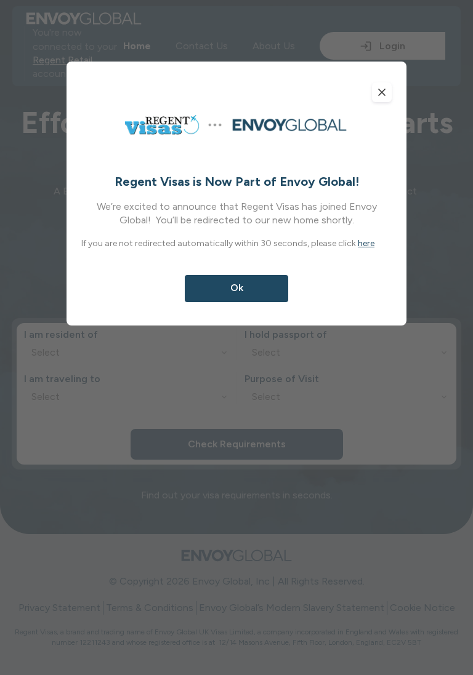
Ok (236, 288)
